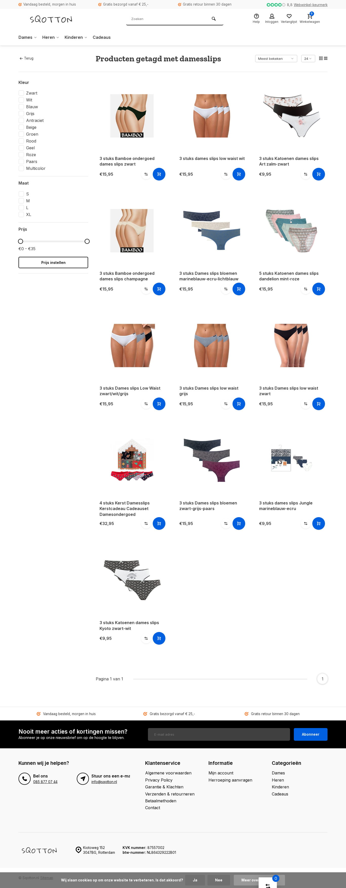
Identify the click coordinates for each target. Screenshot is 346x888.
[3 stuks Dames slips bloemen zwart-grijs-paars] (212, 460)
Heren (48, 37)
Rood (31, 140)
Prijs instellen (53, 262)
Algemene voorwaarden (168, 772)
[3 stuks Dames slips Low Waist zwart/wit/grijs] (132, 345)
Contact (152, 807)
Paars (31, 161)
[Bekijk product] (159, 174)
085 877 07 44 (45, 782)
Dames (25, 37)
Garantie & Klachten (164, 786)
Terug (28, 58)
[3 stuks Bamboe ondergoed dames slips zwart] (132, 116)
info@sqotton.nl (104, 782)
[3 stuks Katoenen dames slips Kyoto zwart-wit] (132, 580)
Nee (218, 880)
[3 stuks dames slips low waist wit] (212, 116)
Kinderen (74, 37)
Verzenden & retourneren (170, 793)
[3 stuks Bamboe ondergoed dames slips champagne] (132, 230)
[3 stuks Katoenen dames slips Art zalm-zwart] (291, 116)
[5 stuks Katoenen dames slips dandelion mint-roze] (291, 230)
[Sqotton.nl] (56, 19)
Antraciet (35, 120)
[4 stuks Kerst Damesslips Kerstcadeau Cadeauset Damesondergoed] (132, 460)
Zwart (31, 93)
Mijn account (220, 772)
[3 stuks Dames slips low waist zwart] (291, 345)
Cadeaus (102, 37)
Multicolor (36, 168)
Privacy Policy (158, 780)
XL (28, 214)
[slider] (20, 241)
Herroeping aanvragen (230, 780)
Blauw (32, 106)
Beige (31, 127)
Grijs (30, 113)
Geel (30, 147)
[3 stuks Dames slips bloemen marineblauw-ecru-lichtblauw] (212, 230)
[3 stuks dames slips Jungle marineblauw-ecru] (291, 460)
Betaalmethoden (160, 800)
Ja (195, 880)
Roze (31, 154)
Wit (29, 99)
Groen (32, 134)
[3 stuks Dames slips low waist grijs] (212, 345)
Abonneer (310, 734)
